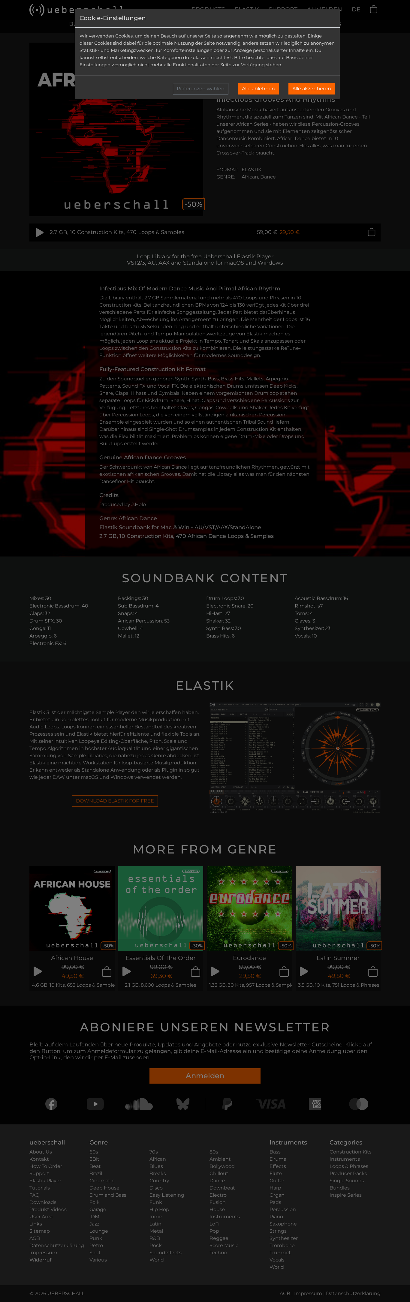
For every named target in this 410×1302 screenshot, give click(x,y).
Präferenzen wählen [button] (201, 89)
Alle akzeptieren (311, 89)
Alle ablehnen (258, 89)
